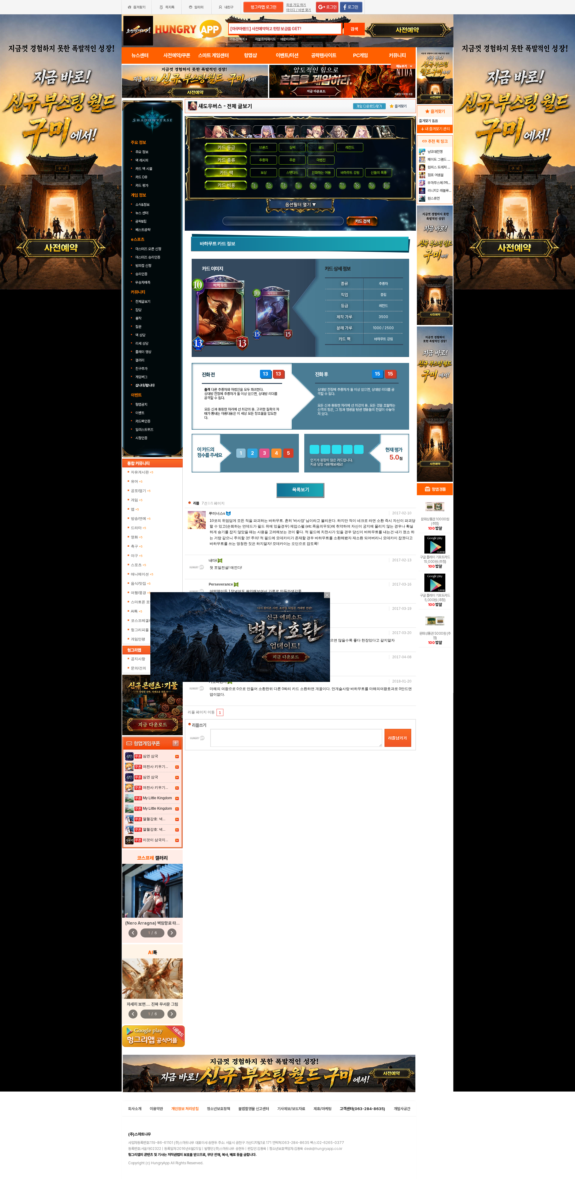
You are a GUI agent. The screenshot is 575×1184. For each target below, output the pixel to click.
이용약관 (156, 1109)
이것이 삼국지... (155, 840)
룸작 (138, 318)
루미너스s (217, 513)
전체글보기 (142, 302)
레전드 (349, 147)
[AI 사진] (152, 978)
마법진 (321, 160)
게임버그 (141, 377)
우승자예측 (142, 282)
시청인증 (141, 438)
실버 (292, 147)
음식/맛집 (141, 583)
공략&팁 (140, 221)
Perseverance (221, 584)
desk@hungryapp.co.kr (323, 1149)
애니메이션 (142, 574)
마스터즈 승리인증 (147, 257)
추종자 (263, 160)
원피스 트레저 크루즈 (439, 167)
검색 (354, 29)
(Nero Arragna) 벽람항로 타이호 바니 (158, 923)
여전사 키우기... (155, 766)
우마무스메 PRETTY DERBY (439, 183)
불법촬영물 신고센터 (253, 1109)
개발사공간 (402, 1109)
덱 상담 (140, 335)
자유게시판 (142, 472)
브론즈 (263, 147)
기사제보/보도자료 (291, 1109)
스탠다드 (292, 173)
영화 (137, 537)
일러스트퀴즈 (144, 430)
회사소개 (134, 1109)
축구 (137, 546)
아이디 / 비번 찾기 (298, 10)
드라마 (138, 528)
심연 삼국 (150, 756)
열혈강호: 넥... (154, 819)
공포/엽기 (141, 491)
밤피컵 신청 (143, 266)
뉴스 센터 (141, 213)
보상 (264, 173)
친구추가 (141, 369)
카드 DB (141, 177)
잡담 (138, 310)
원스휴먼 (433, 198)
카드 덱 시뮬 (144, 169)
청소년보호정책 (218, 1109)
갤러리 (139, 360)
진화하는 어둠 (321, 173)
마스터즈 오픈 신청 (148, 249)
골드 (321, 147)
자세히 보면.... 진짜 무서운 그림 (152, 1004)
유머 (137, 481)
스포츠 (138, 565)
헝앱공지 (141, 404)
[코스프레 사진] (152, 891)
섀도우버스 (210, 106)
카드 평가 (142, 185)
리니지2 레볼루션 (439, 191)
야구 (137, 556)
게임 (137, 500)
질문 (138, 327)
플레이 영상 (143, 352)
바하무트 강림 (350, 173)
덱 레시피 (141, 160)
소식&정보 (142, 205)
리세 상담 (141, 343)
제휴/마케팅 (323, 1109)
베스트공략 (143, 230)
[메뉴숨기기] (403, 66)
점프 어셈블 (435, 175)
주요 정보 (142, 152)
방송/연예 (141, 518)
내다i (213, 560)
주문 (292, 160)
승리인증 (141, 274)
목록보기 (300, 490)
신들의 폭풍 (379, 173)
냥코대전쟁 (435, 152)
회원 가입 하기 (296, 5)
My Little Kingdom (157, 798)
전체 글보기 (239, 106)
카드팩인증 (142, 421)
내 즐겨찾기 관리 (435, 129)
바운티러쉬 (287, 39)
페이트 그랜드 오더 (439, 159)
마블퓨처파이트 (265, 39)
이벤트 (139, 413)
